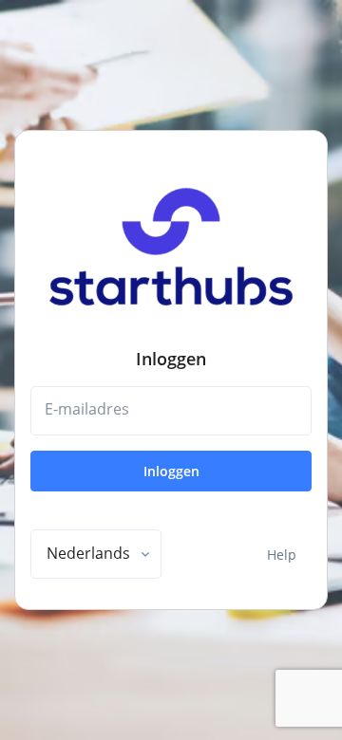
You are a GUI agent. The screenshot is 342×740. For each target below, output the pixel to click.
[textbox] (88, 553)
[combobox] (96, 554)
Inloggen (171, 471)
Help (281, 555)
